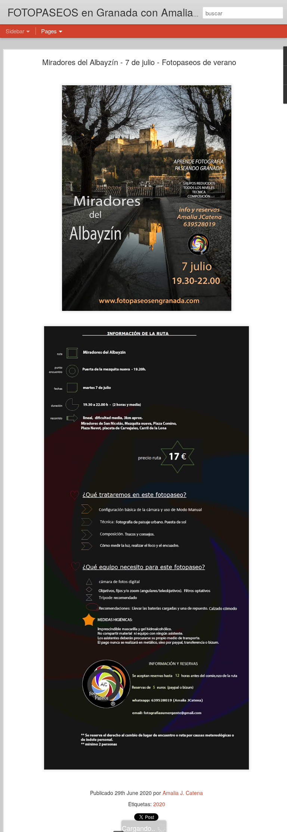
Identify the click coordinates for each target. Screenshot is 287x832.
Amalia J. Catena (183, 792)
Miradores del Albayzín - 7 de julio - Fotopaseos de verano (139, 61)
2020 (159, 804)
